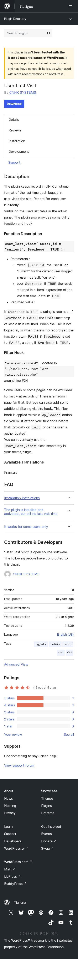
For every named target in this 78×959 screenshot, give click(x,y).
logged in (41, 644)
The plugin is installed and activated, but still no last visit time (30, 512)
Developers (12, 841)
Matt (10, 869)
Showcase (49, 791)
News (8, 798)
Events (46, 834)
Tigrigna (20, 902)
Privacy (10, 813)
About (8, 791)
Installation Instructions (22, 498)
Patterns (47, 813)
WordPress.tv (16, 848)
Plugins (46, 806)
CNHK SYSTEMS (22, 92)
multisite (55, 644)
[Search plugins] (48, 33)
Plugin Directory (15, 18)
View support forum (19, 765)
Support (14, 162)
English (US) (65, 634)
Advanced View (16, 664)
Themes (47, 798)
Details (14, 119)
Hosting (10, 806)
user (61, 652)
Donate (49, 841)
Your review (13, 734)
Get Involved (51, 826)
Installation (17, 141)
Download (14, 103)
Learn (8, 826)
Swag (47, 848)
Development (19, 151)
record (68, 644)
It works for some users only (26, 527)
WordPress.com (18, 862)
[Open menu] (71, 6)
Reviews (15, 130)
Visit (69, 652)
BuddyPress (15, 884)
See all (69, 734)
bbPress (12, 876)
